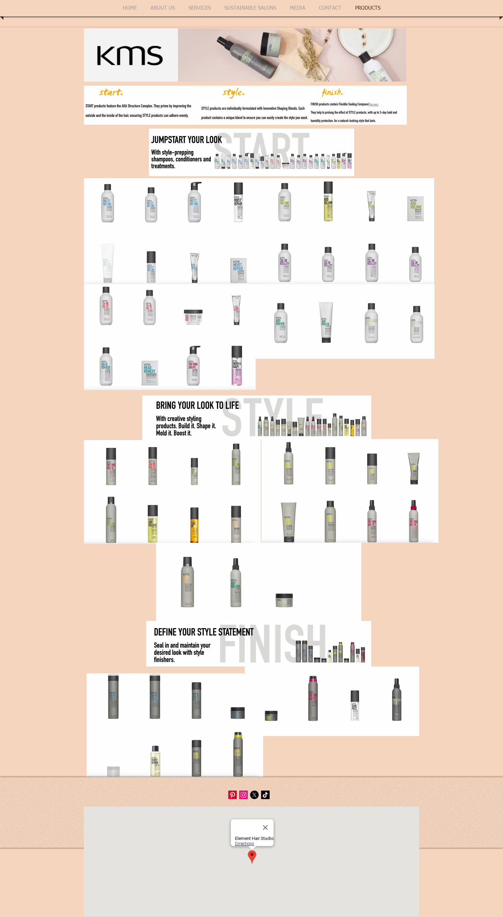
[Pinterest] (232, 795)
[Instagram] (243, 795)
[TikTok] (265, 795)
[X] (254, 795)
